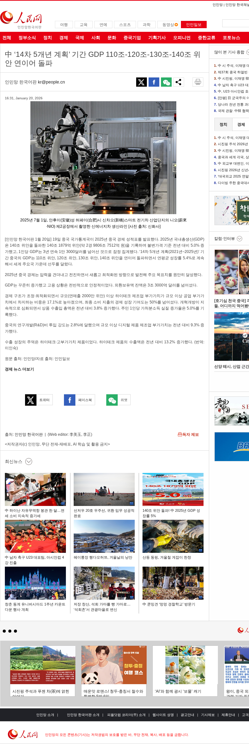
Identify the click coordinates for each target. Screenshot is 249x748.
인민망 (218, 5)
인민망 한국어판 (29, 434)
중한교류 (206, 37)
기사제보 (208, 715)
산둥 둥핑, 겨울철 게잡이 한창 (166, 557)
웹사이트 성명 (163, 715)
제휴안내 (228, 715)
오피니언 (182, 37)
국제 (79, 37)
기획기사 (157, 37)
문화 (111, 37)
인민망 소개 (45, 715)
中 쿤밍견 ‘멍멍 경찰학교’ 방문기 (168, 604)
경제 (63, 37)
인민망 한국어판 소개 (83, 715)
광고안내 (187, 715)
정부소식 (27, 37)
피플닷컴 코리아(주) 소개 (126, 715)
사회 (95, 37)
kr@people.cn (51, 82)
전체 (6, 37)
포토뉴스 (231, 37)
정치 (47, 37)
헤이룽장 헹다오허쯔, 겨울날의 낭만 (103, 557)
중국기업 (132, 37)
